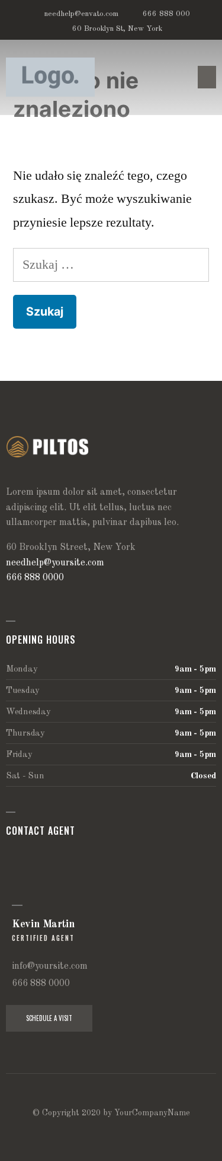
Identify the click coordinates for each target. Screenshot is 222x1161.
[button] (207, 77)
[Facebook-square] (98, 1132)
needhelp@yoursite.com (55, 563)
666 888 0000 (35, 578)
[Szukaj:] (111, 264)
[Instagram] (123, 1132)
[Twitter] (74, 1132)
